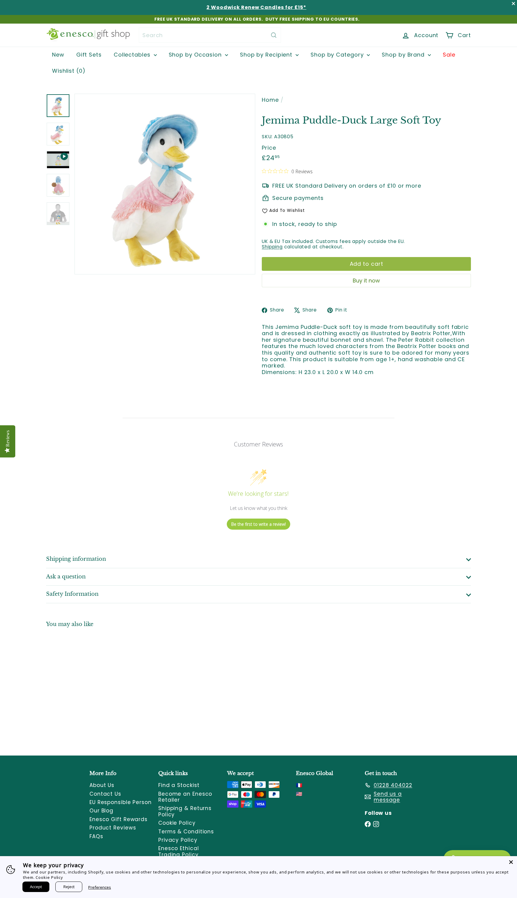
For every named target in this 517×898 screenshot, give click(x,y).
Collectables (133, 54)
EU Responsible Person (120, 802)
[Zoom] (165, 184)
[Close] (511, 862)
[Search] (274, 35)
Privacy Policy (177, 840)
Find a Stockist (179, 785)
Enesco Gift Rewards (118, 819)
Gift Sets (89, 54)
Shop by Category (338, 54)
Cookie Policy (177, 822)
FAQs (96, 836)
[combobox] (210, 35)
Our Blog (101, 810)
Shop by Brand (404, 54)
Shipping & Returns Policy (185, 811)
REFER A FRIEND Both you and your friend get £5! (257, 19)
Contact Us (105, 793)
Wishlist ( (67, 71)
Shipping (272, 247)
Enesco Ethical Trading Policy (178, 851)
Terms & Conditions (186, 831)
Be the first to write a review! (258, 524)
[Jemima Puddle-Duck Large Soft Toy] (79, 687)
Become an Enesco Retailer (185, 796)
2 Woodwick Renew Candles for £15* (256, 7)
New (58, 54)
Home (270, 100)
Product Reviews (112, 827)
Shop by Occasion (196, 54)
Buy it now (366, 280)
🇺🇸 (299, 793)
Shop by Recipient (267, 54)
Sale (449, 54)
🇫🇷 (299, 785)
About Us (101, 785)
